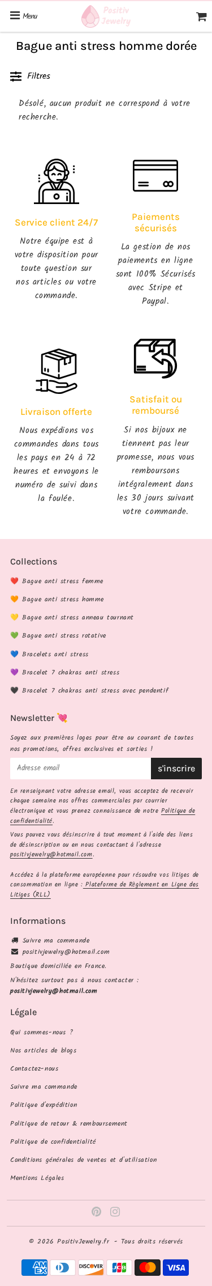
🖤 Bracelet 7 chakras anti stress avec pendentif (89, 690)
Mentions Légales (37, 1178)
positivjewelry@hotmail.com (51, 855)
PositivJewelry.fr (83, 1241)
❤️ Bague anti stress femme (56, 581)
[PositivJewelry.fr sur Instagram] (115, 1213)
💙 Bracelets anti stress (49, 654)
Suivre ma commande (56, 940)
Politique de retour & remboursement (69, 1123)
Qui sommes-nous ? (41, 1032)
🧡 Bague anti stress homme (57, 599)
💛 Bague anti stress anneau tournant (72, 617)
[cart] (201, 16)
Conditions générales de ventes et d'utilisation (83, 1160)
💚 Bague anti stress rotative (58, 635)
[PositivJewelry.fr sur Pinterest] (98, 1213)
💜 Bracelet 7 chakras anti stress (64, 672)
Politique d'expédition (43, 1105)
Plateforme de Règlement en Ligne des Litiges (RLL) (104, 890)
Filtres (38, 76)
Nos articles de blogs (43, 1050)
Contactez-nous (34, 1068)
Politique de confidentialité (53, 1141)
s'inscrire (176, 768)
